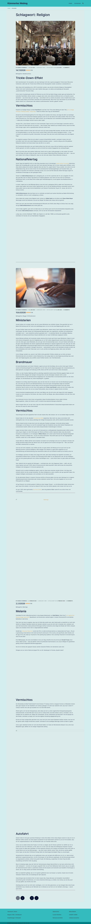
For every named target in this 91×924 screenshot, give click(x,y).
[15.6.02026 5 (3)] (45, 288)
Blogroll (9, 914)
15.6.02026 (24, 312)
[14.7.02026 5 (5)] (45, 43)
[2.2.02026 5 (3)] (45, 549)
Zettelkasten (18, 914)
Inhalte (70, 3)
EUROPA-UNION (73, 914)
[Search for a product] (82, 3)
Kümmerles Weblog (17, 3)
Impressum (10, 911)
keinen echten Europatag (62, 163)
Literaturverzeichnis (74, 917)
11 (31, 898)
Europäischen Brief (38, 418)
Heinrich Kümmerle (22, 67)
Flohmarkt (18, 917)
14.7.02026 (24, 70)
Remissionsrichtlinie (58, 917)
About (15, 911)
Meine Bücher (72, 911)
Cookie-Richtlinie (57, 914)
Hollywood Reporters (27, 631)
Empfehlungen (11, 917)
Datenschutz (56, 911)
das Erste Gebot (37, 489)
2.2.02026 (24, 603)
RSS (13, 914)
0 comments (66, 67)
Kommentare (77, 3)
